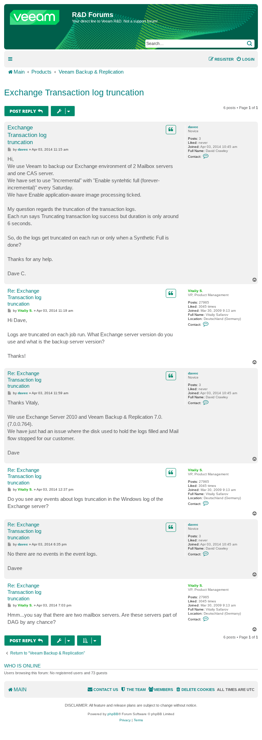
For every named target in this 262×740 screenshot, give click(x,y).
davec (193, 127)
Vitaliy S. (195, 291)
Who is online (22, 665)
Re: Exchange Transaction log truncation (24, 297)
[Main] (39, 16)
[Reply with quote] (171, 129)
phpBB (112, 714)
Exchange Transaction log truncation (74, 92)
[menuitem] (245, 59)
